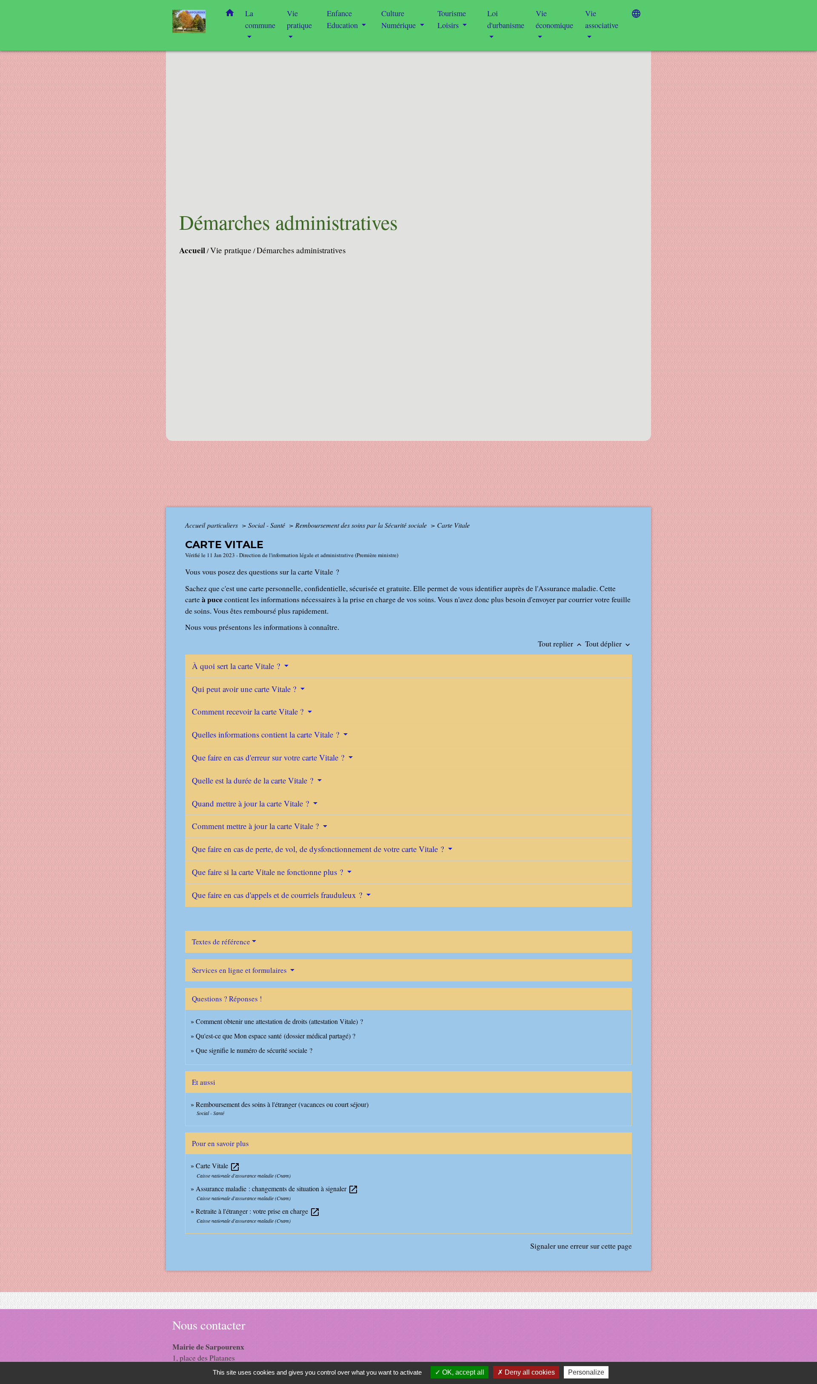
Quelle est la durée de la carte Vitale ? (253, 780)
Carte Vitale (453, 524)
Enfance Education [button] (343, 19)
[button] (230, 14)
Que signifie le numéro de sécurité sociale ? (254, 1050)
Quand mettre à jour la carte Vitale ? (251, 803)
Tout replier (560, 643)
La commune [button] (260, 19)
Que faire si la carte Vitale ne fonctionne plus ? (268, 871)
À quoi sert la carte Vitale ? (237, 666)
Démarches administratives (301, 250)
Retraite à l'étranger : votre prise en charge (258, 1211)
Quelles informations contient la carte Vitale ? (266, 734)
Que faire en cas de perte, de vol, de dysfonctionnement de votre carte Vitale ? (319, 849)
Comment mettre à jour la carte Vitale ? (256, 826)
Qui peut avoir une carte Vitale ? (245, 688)
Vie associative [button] (601, 19)
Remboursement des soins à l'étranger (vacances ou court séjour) (282, 1104)
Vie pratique (230, 250)
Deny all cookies (529, 1372)
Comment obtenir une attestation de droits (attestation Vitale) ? (279, 1021)
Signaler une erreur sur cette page (581, 1246)
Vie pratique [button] (299, 19)
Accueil (192, 250)
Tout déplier (608, 643)
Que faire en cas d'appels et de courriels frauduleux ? (278, 894)
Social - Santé (267, 524)
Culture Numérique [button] (399, 19)
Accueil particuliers (212, 524)
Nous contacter (209, 1325)
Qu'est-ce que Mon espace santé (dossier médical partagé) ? (275, 1035)
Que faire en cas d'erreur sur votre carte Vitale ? (269, 757)
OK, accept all (462, 1372)
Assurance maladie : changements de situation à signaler (277, 1188)
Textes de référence (221, 941)
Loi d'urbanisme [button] (505, 19)
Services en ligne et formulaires (240, 970)
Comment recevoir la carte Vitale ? (249, 711)
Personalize (586, 1372)
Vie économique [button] (554, 19)
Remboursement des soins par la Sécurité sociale (361, 524)
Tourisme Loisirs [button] (451, 19)
